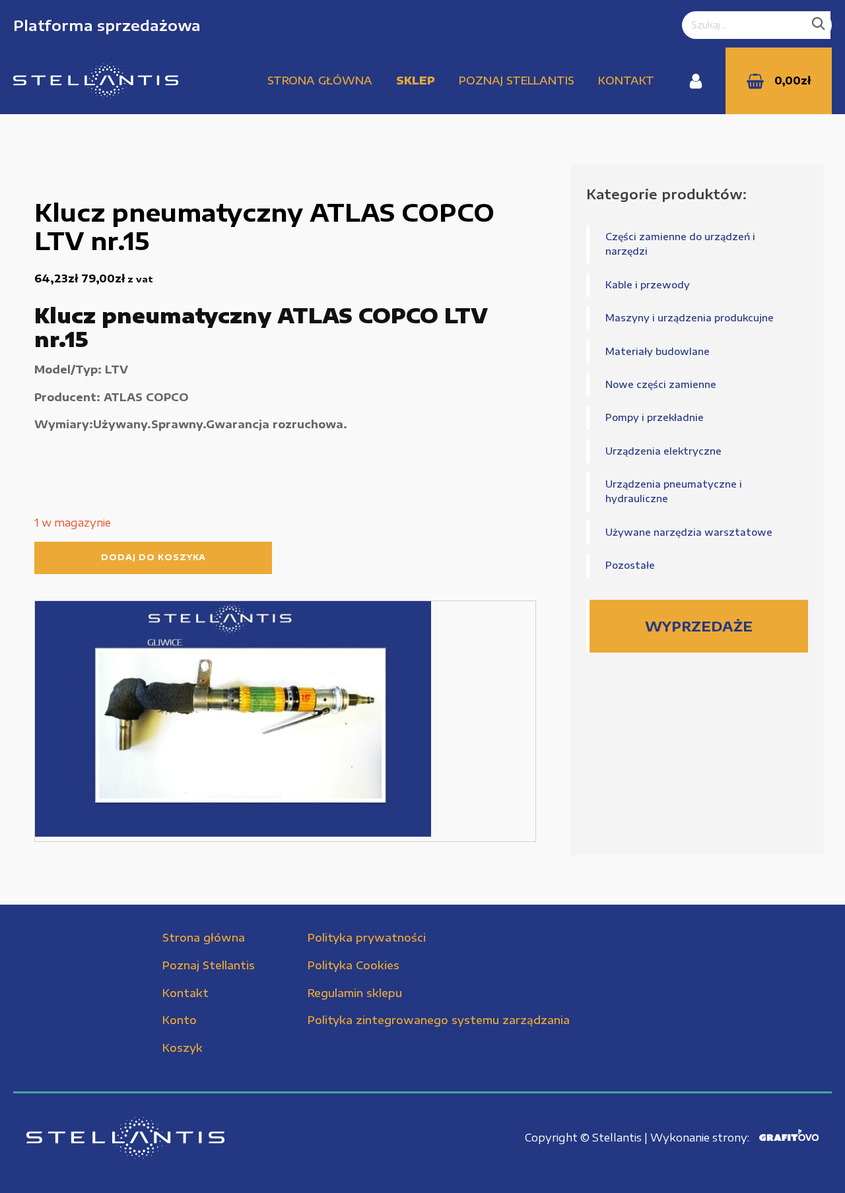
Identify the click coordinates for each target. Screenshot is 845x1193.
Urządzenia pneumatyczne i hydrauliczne (673, 491)
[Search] (818, 25)
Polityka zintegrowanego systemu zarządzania (439, 1020)
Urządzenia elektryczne (663, 451)
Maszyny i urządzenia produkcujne (689, 317)
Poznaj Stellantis (516, 80)
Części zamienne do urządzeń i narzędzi (680, 244)
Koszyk (182, 1047)
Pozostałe (630, 565)
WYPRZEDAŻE (699, 626)
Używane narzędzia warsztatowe (688, 532)
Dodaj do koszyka (153, 557)
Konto (179, 1020)
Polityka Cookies (353, 965)
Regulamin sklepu (355, 993)
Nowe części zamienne (660, 384)
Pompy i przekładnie (654, 417)
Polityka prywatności (367, 937)
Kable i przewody (647, 284)
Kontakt (626, 80)
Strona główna (319, 80)
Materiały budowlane (657, 351)
